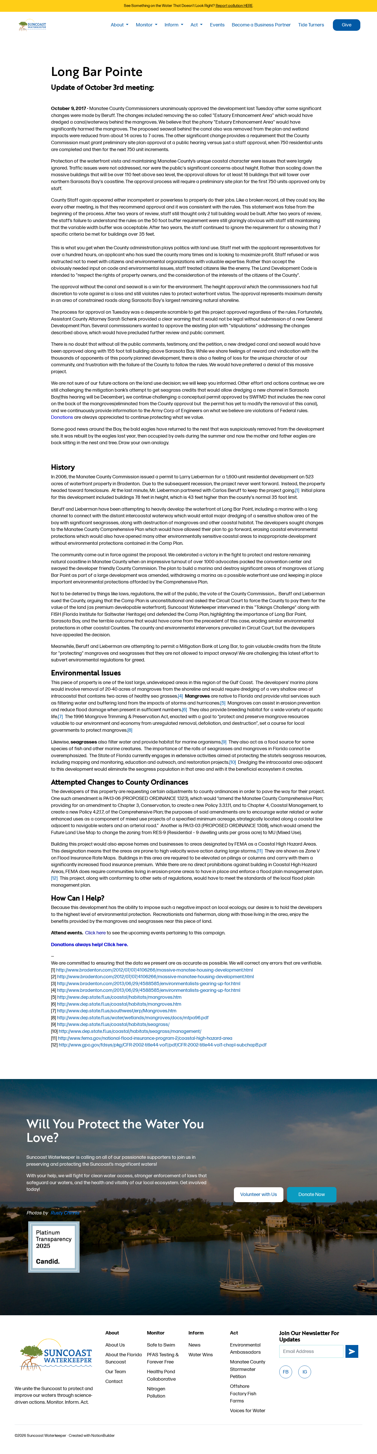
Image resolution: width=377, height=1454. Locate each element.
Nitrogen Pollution (156, 1392)
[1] (297, 490)
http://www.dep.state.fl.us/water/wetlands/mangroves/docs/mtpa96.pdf (133, 1018)
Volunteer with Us (258, 1195)
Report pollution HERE (234, 5)
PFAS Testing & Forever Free (163, 1358)
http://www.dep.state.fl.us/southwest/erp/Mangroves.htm (116, 1011)
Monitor (145, 25)
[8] (129, 730)
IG (305, 1372)
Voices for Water (247, 1411)
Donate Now (312, 1195)
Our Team (115, 1372)
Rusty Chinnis (65, 1213)
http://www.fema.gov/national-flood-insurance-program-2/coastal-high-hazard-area (145, 1038)
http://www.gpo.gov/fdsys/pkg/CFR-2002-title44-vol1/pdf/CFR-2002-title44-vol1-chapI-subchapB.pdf (163, 1045)
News (194, 1345)
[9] (224, 742)
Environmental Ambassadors (245, 1349)
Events (217, 25)
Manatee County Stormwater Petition (247, 1369)
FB (286, 1372)
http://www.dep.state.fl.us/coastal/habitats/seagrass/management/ (130, 1031)
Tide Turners (311, 25)
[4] (180, 696)
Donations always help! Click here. (89, 945)
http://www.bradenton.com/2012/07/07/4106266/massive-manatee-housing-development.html (154, 970)
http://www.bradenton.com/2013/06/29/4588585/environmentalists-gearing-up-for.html (148, 984)
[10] (232, 762)
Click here (95, 933)
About (118, 25)
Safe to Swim (161, 1345)
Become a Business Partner (261, 25)
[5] (222, 703)
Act (195, 25)
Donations (62, 417)
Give (346, 25)
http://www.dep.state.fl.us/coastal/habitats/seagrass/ (113, 1024)
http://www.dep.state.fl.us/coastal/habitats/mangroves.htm (119, 997)
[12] (54, 878)
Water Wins (200, 1355)
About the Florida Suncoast (123, 1358)
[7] (60, 717)
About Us (115, 1345)
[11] (260, 851)
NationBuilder (103, 1435)
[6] (184, 710)
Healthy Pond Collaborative (161, 1375)
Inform (172, 25)
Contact (114, 1381)
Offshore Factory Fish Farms (243, 1393)
